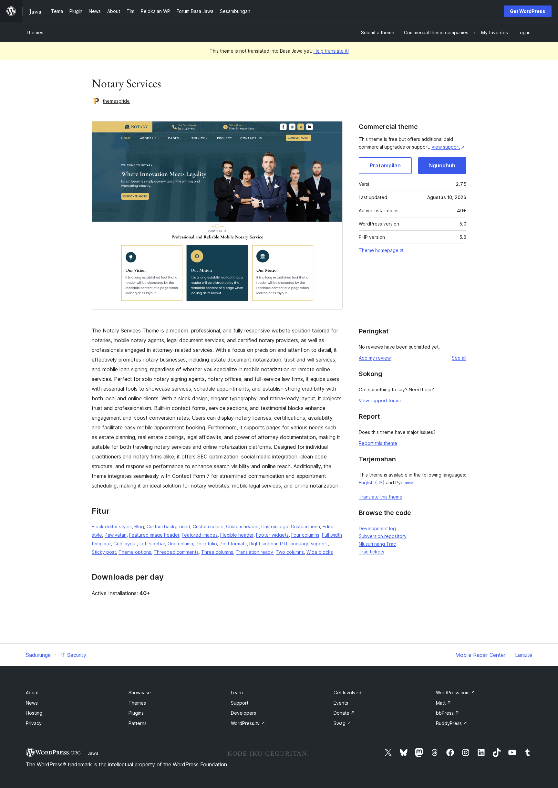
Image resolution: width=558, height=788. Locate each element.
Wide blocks (319, 552)
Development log (377, 528)
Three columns (217, 552)
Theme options (135, 552)
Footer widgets (272, 535)
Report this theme (378, 443)
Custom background (168, 526)
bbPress (447, 713)
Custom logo (274, 526)
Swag (342, 723)
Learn (237, 692)
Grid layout (125, 543)
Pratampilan (385, 165)
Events (341, 703)
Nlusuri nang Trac (377, 544)
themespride (116, 101)
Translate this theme (380, 496)
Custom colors (208, 526)
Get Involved (347, 692)
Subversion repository (383, 536)
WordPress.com (455, 692)
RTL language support (304, 543)
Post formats (233, 543)
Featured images (200, 535)
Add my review (375, 358)
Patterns (138, 723)
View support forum (380, 400)
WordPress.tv (248, 723)
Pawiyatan (116, 535)
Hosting (34, 713)
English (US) (372, 482)
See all (459, 358)
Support (239, 703)
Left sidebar (152, 543)
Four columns (305, 535)
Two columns (290, 552)
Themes (34, 32)
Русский (404, 482)
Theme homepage (378, 250)
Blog (139, 526)
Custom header (242, 526)
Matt (443, 703)
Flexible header (236, 535)
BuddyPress (451, 723)
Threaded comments (176, 552)
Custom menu (305, 526)
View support (445, 147)
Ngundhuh (442, 165)
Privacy (34, 723)
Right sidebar (263, 543)
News (32, 703)
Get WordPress (527, 11)
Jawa (93, 753)
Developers (243, 713)
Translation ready (254, 552)
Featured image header (154, 535)
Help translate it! (331, 51)
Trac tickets (371, 551)
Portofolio (206, 543)
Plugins (136, 713)
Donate (344, 713)
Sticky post (104, 552)
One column (180, 543)
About (32, 692)
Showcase (140, 692)
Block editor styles (112, 526)
